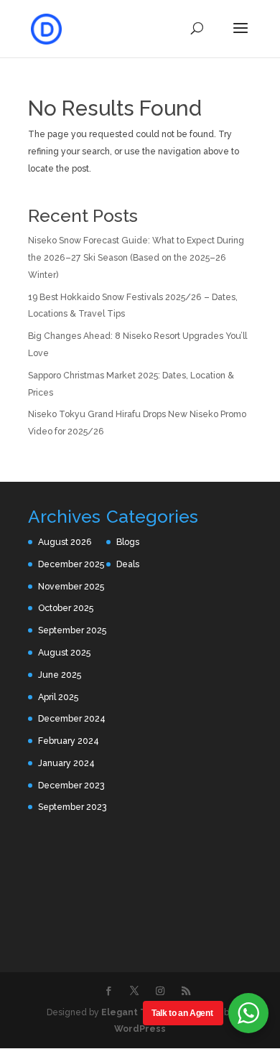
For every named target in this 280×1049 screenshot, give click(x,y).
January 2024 (66, 762)
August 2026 (65, 541)
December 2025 (71, 564)
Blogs (127, 541)
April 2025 (58, 696)
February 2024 (68, 740)
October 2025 (65, 607)
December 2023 (71, 785)
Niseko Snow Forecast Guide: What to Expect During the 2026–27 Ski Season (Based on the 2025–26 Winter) (136, 257)
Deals (127, 564)
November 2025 (71, 586)
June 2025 (59, 674)
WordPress (140, 1028)
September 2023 (72, 806)
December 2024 (72, 718)
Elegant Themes (139, 1012)
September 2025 (72, 630)
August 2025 (64, 652)
